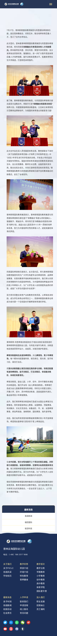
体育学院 (41, 587)
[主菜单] (50, 4)
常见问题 (24, 613)
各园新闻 (28, 516)
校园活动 (7, 609)
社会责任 (7, 613)
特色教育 (24, 576)
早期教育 (41, 572)
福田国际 (28, 522)
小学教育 (41, 576)
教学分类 (41, 568)
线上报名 (24, 609)
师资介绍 (24, 568)
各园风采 (7, 572)
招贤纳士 (41, 605)
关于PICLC (8, 568)
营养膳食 (24, 579)
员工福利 (41, 609)
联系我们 (24, 601)
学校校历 (7, 576)
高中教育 (41, 583)
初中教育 (41, 579)
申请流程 (24, 605)
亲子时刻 (7, 601)
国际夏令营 (42, 591)
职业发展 (41, 601)
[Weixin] (23, 622)
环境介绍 (24, 572)
